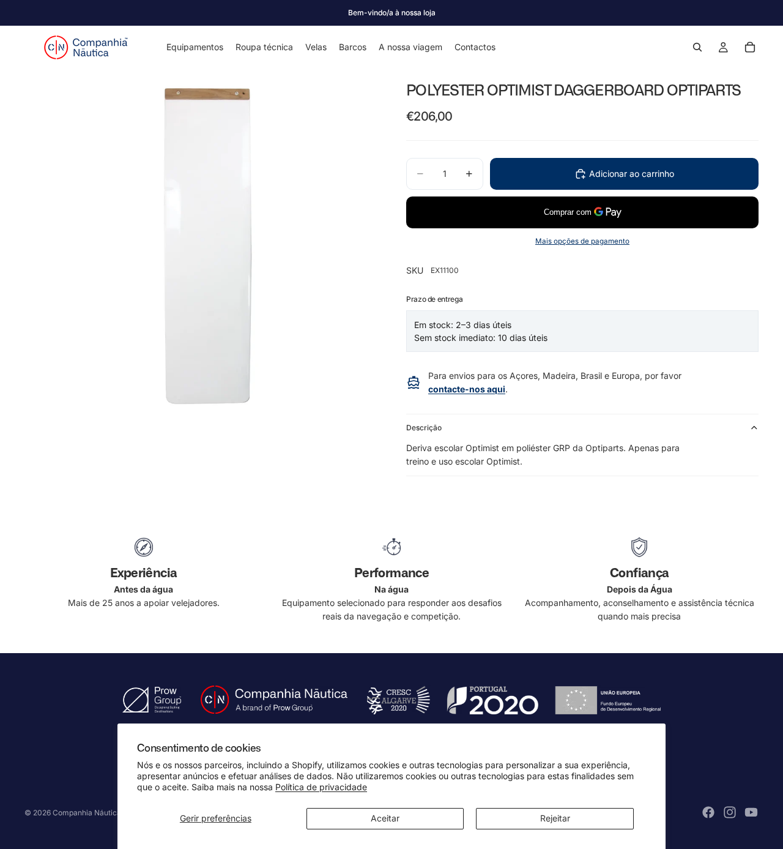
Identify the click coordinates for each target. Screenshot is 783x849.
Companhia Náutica (87, 812)
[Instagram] (729, 812)
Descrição (424, 427)
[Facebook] (708, 812)
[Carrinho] (750, 47)
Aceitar (385, 818)
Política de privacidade (321, 787)
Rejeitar (555, 818)
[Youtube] (751, 812)
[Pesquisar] (697, 47)
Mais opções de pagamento (582, 241)
